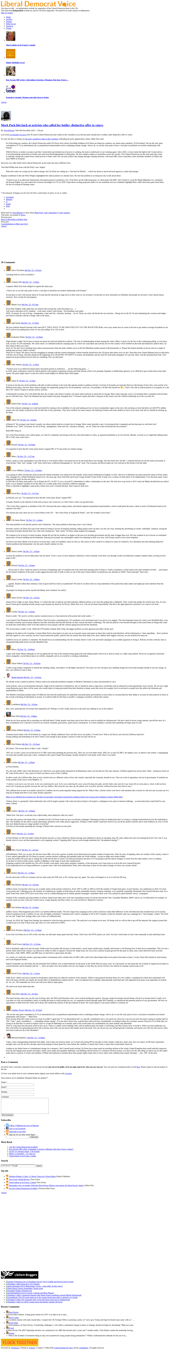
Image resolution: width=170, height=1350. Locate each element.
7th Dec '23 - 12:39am (34, 337)
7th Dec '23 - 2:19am (27, 381)
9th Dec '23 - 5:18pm (26, 873)
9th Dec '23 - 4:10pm (25, 834)
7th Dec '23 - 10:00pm (26, 649)
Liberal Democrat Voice (63, 1348)
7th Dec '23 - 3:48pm (31, 579)
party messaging (50, 213)
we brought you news (18, 135)
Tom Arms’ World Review (19, 1179)
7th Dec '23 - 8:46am (30, 404)
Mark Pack (39, 213)
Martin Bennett (17, 677)
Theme (8, 28)
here (138, 1067)
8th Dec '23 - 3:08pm (28, 716)
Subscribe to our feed (17, 1131)
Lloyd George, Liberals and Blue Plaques (37, 1293)
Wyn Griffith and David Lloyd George (58, 1282)
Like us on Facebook (17, 1129)
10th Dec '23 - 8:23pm (29, 994)
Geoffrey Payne (17, 1010)
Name (3, 1082)
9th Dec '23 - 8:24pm (30, 907)
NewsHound (9, 130)
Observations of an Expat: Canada (22, 1156)
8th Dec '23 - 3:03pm (29, 704)
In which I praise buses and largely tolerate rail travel (41, 1302)
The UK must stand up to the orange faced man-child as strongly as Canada (48, 1297)
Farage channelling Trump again (30, 1288)
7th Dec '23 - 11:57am (25, 456)
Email (3, 1087)
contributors (83, 1348)
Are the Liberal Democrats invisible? (23, 1147)
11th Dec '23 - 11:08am (36, 1038)
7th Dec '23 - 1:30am (30, 365)
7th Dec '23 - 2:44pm (34, 520)
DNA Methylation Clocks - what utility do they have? (41, 1286)
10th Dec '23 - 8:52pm (33, 1010)
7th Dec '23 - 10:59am (26, 445)
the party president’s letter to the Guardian (41, 139)
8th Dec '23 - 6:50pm (32, 730)
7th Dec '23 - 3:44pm (26, 565)
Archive (9, 19)
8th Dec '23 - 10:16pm (31, 744)
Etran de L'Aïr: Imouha (30, 1284)
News (23, 215)
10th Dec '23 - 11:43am (31, 944)
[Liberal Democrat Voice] (38, 7)
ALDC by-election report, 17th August (24, 1151)
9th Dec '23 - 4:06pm (26, 811)
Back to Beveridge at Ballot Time (14, 219)
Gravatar (68, 1073)
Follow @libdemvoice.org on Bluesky (23, 1125)
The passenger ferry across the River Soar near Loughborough (45, 1300)
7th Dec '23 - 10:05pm (31, 663)
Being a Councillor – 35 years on (22, 1154)
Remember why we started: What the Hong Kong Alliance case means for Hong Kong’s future (45, 1185)
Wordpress (15, 1348)
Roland (11, 1333)
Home (8, 17)
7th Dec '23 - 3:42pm (31, 551)
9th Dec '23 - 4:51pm (30, 850)
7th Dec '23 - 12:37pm (30, 493)
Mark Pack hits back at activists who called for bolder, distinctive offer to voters (52, 125)
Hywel (11, 1328)
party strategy (64, 213)
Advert (3, 102)
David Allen (13, 1323)
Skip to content (7, 13)
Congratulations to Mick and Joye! (14, 224)
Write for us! (11, 24)
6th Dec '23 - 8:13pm (30, 305)
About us (9, 26)
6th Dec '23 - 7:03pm (30, 282)
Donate (9, 21)
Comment (5, 1097)
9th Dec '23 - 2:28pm (26, 762)
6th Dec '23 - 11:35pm (30, 323)
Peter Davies (13, 1312)
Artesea (32, 1348)
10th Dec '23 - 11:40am (32, 930)
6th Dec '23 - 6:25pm (33, 270)
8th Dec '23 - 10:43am (32, 677)
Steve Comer (13, 1317)
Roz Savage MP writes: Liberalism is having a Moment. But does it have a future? (41, 1149)
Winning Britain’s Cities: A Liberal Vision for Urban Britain (32, 1176)
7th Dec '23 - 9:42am (28, 420)
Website (4, 1092)
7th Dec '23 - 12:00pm (33, 470)
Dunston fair (27, 1291)
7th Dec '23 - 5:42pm (26, 612)
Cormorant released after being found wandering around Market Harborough (51, 1295)
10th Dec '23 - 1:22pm (31, 973)
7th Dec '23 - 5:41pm (31, 598)
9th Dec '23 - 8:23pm (30, 885)
